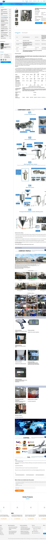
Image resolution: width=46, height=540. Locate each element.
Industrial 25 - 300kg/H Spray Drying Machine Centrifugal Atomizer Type (19, 516)
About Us (1, 529)
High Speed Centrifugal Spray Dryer (6, 21)
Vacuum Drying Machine (6, 17)
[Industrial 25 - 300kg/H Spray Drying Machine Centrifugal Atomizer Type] (20, 507)
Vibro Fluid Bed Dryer (6, 11)
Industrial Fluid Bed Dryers (6, 10)
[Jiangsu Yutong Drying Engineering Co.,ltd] (4, 1)
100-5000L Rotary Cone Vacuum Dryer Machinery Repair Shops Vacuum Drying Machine (25, 528)
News (1, 530)
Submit (19, 490)
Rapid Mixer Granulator (6, 28)
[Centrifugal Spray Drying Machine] (2, 44)
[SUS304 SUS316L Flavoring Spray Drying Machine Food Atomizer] (34, 507)
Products (1, 528)
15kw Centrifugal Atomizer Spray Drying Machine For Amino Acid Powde (13, 532)
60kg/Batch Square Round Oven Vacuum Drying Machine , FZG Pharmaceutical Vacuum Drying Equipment (25, 532)
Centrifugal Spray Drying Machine (6, 44)
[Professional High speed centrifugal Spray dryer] (26, 15)
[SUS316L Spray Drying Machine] (2, 47)
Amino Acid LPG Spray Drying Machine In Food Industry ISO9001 (13, 528)
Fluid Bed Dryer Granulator (6, 25)
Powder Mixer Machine (6, 32)
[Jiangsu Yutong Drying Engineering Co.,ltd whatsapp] (3, 59)
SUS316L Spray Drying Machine (7, 47)
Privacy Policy (2, 534)
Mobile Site (1, 533)
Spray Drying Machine (6, 15)
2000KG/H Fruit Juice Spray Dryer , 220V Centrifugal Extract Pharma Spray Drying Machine (7, 516)
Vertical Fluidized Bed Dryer (6, 14)
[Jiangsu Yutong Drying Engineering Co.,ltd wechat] (5, 59)
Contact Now (6, 62)
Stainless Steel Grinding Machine (6, 36)
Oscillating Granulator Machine (6, 30)
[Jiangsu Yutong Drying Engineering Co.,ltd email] (1, 59)
